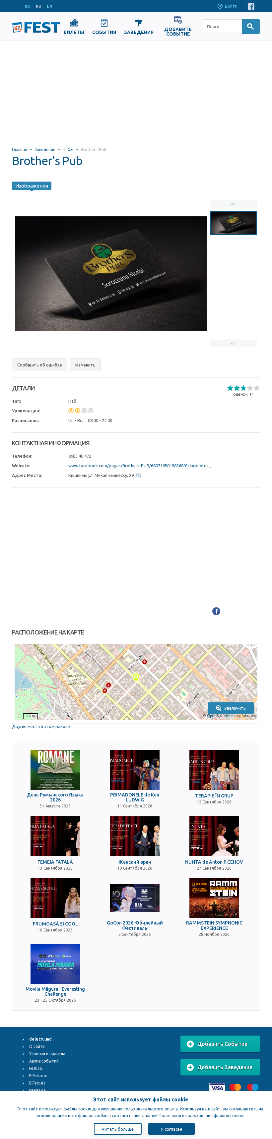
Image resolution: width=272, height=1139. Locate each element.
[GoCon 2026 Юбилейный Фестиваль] (135, 898)
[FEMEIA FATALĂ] (55, 836)
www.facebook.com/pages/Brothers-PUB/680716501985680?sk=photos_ (139, 465)
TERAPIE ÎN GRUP (214, 795)
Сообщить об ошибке (39, 364)
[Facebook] (216, 611)
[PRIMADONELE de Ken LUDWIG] (135, 770)
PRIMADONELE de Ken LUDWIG (134, 797)
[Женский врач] (135, 836)
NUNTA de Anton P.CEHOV (214, 862)
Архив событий (44, 1061)
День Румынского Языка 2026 (55, 797)
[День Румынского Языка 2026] (55, 770)
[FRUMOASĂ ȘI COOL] (55, 898)
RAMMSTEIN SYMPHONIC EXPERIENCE (214, 925)
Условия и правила (47, 1054)
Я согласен (171, 1129)
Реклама (37, 1090)
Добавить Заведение (224, 1067)
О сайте (37, 1046)
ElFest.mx (38, 1075)
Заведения (44, 149)
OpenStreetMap (221, 716)
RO (28, 6)
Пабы (68, 149)
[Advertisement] (136, 90)
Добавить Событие (222, 1044)
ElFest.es (37, 1083)
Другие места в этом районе (41, 726)
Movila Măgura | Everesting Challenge (55, 992)
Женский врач (134, 862)
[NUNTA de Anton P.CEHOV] (214, 836)
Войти (231, 6)
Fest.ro (35, 1068)
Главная (19, 149)
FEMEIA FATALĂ (55, 862)
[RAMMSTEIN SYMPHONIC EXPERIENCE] (214, 898)
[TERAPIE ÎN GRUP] (214, 770)
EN (49, 6)
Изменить (85, 364)
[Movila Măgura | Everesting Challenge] (55, 964)
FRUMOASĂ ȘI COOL (55, 924)
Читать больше (118, 1129)
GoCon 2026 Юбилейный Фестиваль (135, 925)
